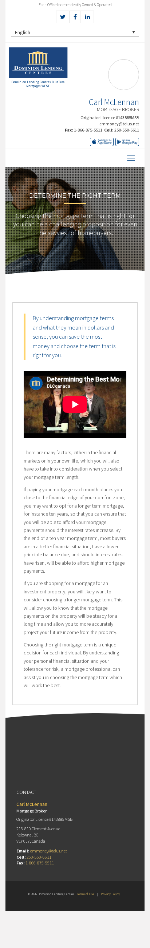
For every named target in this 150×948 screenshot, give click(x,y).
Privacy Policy (110, 894)
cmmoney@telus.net (119, 123)
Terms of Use (85, 894)
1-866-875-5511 (88, 130)
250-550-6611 (126, 130)
